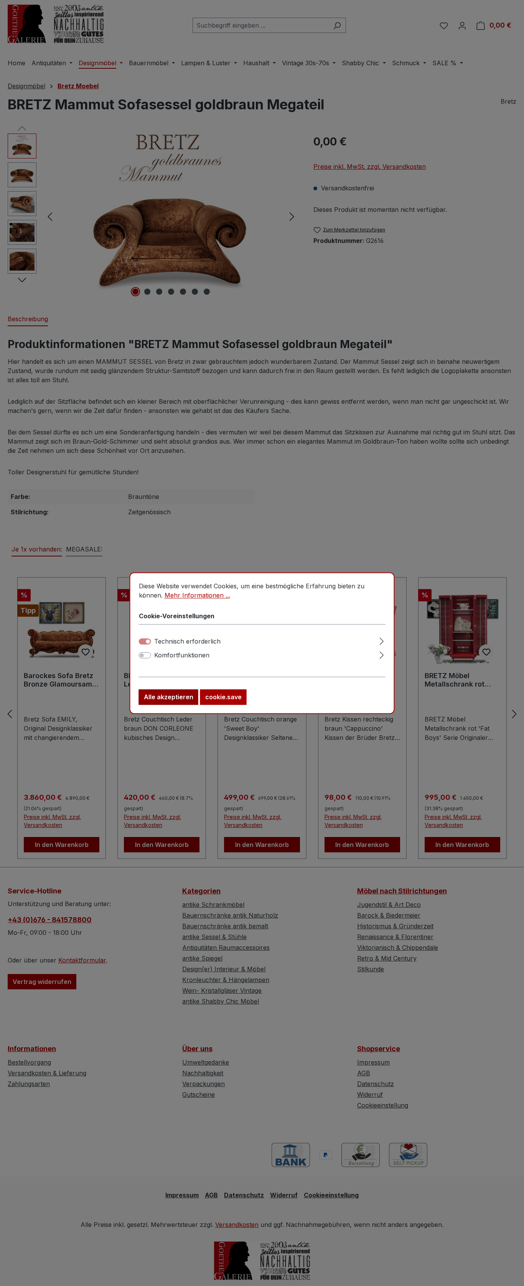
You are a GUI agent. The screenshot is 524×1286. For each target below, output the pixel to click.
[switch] (145, 655)
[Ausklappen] (381, 640)
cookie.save (223, 697)
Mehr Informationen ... (197, 595)
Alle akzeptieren (168, 697)
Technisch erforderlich (187, 641)
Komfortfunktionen (181, 655)
